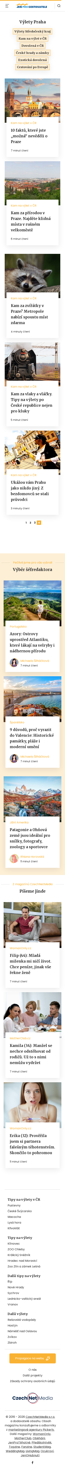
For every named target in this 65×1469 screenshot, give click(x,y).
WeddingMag (15, 1451)
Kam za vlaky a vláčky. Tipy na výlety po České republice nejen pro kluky (31, 402)
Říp (10, 1282)
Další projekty (32, 1375)
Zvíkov (12, 1337)
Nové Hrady (16, 1287)
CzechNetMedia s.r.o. (40, 1417)
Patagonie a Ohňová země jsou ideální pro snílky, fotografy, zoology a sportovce (30, 838)
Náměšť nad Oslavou (22, 1331)
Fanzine (26, 1447)
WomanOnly (42, 1434)
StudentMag (42, 1447)
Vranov (13, 1304)
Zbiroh (12, 1343)
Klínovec (14, 1244)
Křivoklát (14, 1228)
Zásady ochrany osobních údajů (32, 1381)
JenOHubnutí (30, 1455)
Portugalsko (18, 627)
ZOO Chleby (16, 1249)
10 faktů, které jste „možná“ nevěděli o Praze (29, 136)
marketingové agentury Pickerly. (31, 1430)
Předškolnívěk (41, 1442)
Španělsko (17, 722)
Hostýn (13, 1325)
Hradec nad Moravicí (22, 1261)
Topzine (14, 1447)
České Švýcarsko (20, 1211)
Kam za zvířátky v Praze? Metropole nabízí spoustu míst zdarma (29, 314)
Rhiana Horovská (32, 857)
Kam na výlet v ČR (23, 123)
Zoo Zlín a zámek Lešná (24, 1266)
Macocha (14, 1217)
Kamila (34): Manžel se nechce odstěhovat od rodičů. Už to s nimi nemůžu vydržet (31, 1054)
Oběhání (39, 1438)
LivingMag (32, 1451)
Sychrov (13, 1293)
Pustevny (14, 1205)
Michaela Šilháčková (34, 661)
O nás (33, 1370)
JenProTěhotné (19, 1442)
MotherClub (22, 1438)
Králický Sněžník (19, 1255)
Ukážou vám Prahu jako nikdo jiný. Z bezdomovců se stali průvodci (30, 491)
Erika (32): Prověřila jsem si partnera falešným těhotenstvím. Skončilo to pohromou (32, 1144)
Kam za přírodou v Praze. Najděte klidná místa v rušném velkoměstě (31, 221)
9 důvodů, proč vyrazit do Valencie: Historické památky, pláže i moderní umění (32, 738)
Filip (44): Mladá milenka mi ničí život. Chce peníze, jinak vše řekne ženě (30, 964)
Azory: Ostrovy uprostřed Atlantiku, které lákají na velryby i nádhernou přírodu (32, 642)
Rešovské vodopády (22, 1320)
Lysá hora (14, 1223)
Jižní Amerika (19, 822)
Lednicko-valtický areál (24, 1299)
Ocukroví (47, 1451)
